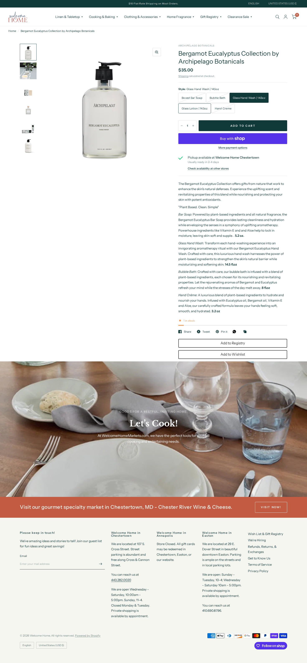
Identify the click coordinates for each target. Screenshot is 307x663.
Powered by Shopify (87, 635)
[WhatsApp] (235, 331)
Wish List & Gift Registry (265, 534)
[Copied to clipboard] (246, 332)
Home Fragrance (179, 17)
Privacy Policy (258, 571)
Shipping (183, 76)
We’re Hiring (257, 540)
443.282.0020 (121, 580)
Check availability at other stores (208, 168)
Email (23, 556)
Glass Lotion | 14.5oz (194, 108)
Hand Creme (223, 108)
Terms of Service (260, 564)
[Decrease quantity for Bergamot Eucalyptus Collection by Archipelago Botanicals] (182, 125)
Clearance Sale (238, 17)
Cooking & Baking (102, 17)
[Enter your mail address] (100, 564)
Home (12, 31)
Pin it (224, 331)
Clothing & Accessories (141, 17)
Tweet (206, 331)
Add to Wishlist (233, 354)
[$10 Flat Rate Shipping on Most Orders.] (154, 4)
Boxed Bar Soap (192, 97)
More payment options (232, 147)
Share (187, 331)
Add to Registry (233, 343)
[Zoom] (156, 52)
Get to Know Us (259, 558)
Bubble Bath (218, 97)
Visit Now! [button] (271, 507)
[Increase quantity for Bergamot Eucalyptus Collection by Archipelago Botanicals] (193, 125)
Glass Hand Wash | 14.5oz (249, 97)
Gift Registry (209, 17)
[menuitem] (69, 17)
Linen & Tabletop (67, 17)
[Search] (277, 17)
